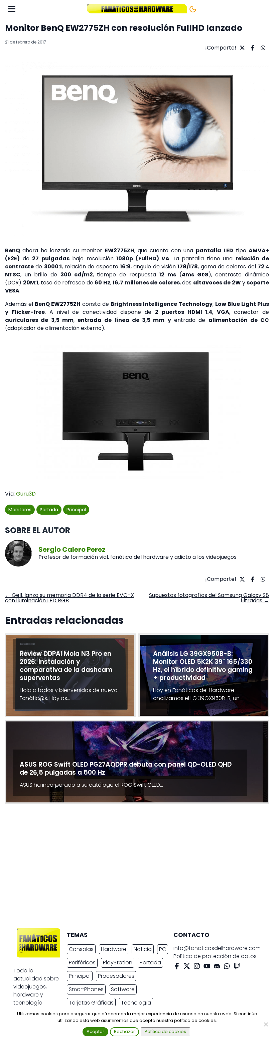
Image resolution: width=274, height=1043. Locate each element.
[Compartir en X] (241, 48)
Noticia (143, 949)
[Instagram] (196, 967)
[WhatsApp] (227, 967)
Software (123, 989)
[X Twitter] (186, 967)
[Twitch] (237, 967)
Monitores (19, 509)
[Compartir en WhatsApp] (262, 48)
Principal (76, 509)
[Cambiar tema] (192, 9)
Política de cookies (165, 1031)
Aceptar (95, 1031)
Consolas (81, 949)
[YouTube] (206, 967)
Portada (49, 509)
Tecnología (136, 1003)
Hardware (113, 949)
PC (162, 949)
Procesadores (116, 976)
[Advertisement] (131, 868)
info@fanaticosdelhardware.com (217, 948)
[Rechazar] (265, 1024)
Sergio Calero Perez (72, 549)
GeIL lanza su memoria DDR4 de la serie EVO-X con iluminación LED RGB (69, 597)
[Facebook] (176, 967)
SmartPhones (86, 989)
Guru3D (26, 494)
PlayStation (117, 962)
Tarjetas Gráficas (91, 1003)
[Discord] (217, 967)
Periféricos (82, 962)
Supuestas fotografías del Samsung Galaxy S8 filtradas (209, 597)
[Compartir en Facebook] (251, 48)
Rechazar (124, 1031)
